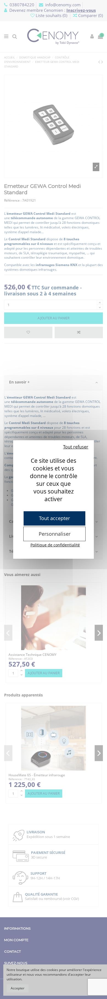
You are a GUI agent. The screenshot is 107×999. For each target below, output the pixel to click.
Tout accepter (54, 518)
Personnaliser (55, 533)
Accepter (17, 988)
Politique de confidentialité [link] (55, 545)
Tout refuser (75, 447)
